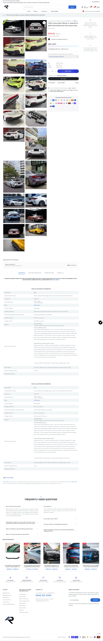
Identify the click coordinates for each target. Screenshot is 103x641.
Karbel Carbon (22, 603)
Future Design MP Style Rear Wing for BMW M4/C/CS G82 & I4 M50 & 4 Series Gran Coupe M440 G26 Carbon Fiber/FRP (32, 566)
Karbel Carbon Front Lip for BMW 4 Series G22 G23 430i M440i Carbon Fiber (91, 566)
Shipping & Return (49, 273)
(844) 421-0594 (43, 595)
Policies (35, 11)
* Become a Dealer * (24, 612)
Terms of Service (7, 599)
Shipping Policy (6, 593)
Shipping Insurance (7, 595)
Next (100, 556)
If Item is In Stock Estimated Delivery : (59, 88)
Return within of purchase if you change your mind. (64, 90)
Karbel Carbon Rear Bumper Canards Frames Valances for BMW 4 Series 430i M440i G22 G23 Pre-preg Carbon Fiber (71, 566)
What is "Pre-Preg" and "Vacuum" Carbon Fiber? (17, 534)
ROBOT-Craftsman (23, 598)
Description (21, 273)
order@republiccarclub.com (42, 600)
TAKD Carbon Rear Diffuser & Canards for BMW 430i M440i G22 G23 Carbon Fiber (63, 24)
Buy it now (63, 78)
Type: (49, 65)
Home (28, 11)
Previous (3, 556)
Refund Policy (6, 597)
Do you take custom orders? (51, 518)
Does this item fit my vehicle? (13, 506)
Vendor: (50, 67)
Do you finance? (48, 506)
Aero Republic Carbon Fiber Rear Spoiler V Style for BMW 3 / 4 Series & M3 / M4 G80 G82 (13, 566)
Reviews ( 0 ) (60, 273)
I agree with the (57, 75)
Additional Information (34, 273)
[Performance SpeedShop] (6, 7)
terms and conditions (61, 75)
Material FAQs (54, 11)
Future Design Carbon (24, 601)
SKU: (49, 63)
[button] (63, 44)
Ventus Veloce (22, 607)
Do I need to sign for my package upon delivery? (55, 524)
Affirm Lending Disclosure (9, 604)
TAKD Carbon (55, 279)
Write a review (51, 28)
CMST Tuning (22, 596)
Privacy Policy (6, 602)
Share (77, 83)
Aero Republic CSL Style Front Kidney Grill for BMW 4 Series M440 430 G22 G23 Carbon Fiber (52, 566)
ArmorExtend (22, 594)
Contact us (44, 11)
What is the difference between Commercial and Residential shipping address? (59, 530)
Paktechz (21, 610)
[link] (19, 545)
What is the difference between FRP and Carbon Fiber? (19, 529)
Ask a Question (72, 265)
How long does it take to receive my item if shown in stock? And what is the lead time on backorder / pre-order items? (20, 523)
